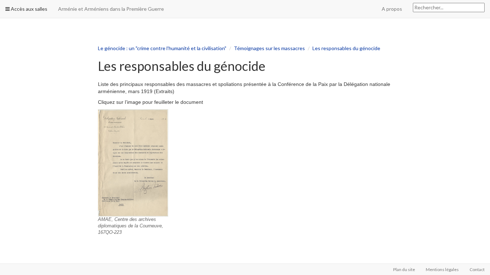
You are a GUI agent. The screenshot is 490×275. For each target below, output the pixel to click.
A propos (392, 9)
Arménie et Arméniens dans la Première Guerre (111, 9)
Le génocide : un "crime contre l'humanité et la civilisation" (162, 48)
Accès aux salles (28, 9)
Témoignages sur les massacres (269, 48)
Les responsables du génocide (346, 48)
